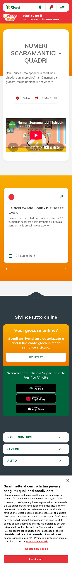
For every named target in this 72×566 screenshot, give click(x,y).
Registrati (36, 357)
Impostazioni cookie (36, 548)
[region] (36, 520)
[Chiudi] (68, 480)
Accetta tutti (36, 559)
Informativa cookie (37, 541)
